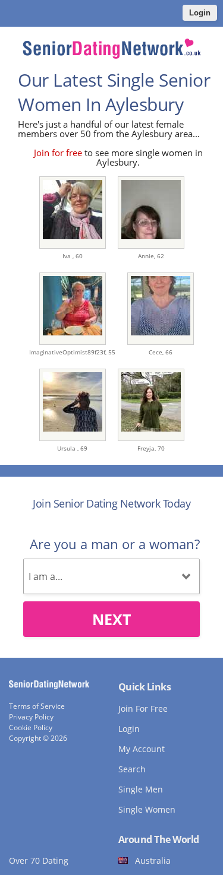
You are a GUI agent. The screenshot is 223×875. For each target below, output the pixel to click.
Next (111, 619)
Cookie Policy (30, 727)
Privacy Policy (31, 717)
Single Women (146, 809)
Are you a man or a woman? (115, 544)
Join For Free (143, 708)
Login (200, 12)
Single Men (140, 789)
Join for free (58, 152)
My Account (141, 748)
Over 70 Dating (38, 860)
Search (132, 769)
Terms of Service (37, 706)
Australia (153, 860)
